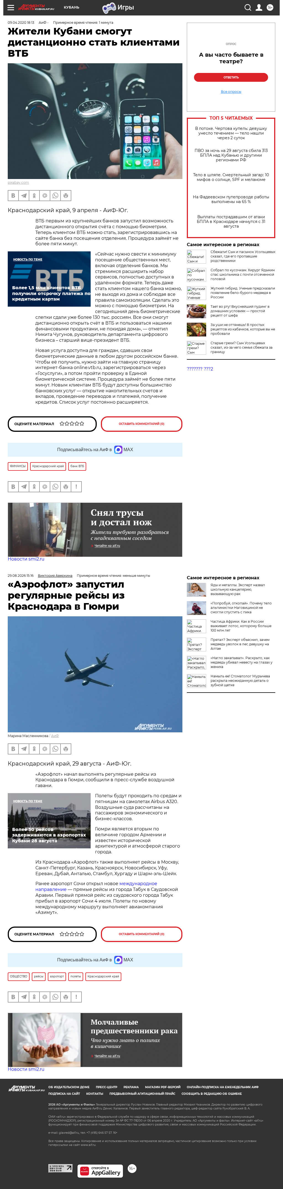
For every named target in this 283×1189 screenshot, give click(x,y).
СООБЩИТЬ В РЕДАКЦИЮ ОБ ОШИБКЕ (212, 1094)
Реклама (131, 1087)
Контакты (94, 1094)
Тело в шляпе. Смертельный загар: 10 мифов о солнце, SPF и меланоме (231, 177)
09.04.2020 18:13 (21, 22)
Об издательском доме (69, 1087)
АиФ (55, 736)
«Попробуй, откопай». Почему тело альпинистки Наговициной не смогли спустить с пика (241, 607)
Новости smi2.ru (26, 559)
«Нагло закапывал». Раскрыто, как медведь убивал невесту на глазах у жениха (241, 662)
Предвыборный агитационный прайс (142, 1094)
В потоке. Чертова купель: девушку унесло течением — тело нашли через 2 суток (231, 133)
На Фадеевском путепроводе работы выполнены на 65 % (231, 199)
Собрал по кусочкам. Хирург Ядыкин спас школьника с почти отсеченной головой (243, 274)
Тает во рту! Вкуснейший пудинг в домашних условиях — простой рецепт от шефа (240, 310)
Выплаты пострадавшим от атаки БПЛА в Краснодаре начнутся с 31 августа (231, 222)
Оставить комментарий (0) (141, 424)
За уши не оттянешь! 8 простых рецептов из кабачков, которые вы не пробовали (243, 329)
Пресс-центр (106, 1087)
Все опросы (231, 91)
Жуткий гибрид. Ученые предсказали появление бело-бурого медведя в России (243, 292)
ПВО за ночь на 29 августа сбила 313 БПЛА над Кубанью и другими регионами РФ (231, 155)
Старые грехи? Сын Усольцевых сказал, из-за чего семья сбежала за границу (241, 347)
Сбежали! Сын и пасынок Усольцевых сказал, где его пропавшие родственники (243, 256)
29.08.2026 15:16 (20, 576)
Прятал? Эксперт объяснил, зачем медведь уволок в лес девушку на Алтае (240, 644)
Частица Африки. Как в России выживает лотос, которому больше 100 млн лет (241, 625)
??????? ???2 (200, 369)
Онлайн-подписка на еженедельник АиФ (223, 1087)
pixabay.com (18, 182)
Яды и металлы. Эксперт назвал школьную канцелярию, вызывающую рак (238, 589)
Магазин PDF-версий (162, 1087)
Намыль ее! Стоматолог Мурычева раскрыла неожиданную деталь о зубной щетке (240, 680)
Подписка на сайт (64, 1094)
